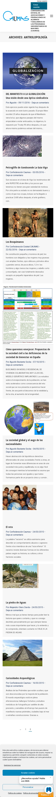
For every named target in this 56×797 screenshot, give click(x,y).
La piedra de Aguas (16, 602)
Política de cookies (15, 793)
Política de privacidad (30, 793)
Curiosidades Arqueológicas (20, 678)
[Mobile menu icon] (51, 16)
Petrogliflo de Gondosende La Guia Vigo (27, 167)
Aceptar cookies (28, 773)
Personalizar (28, 787)
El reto (9, 527)
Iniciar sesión (42, 1)
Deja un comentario (40, 102)
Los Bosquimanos (15, 242)
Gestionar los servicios (12, 765)
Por (11, 102)
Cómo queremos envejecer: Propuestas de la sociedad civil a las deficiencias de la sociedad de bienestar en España (28, 353)
